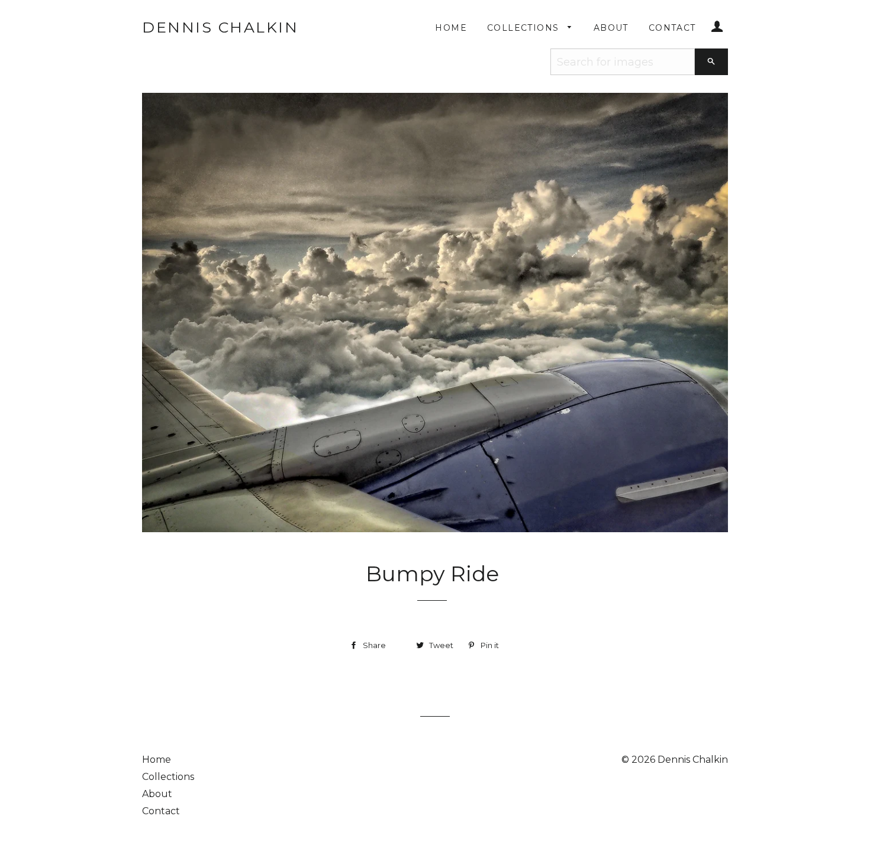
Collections (524, 27)
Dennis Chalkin (220, 27)
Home (451, 27)
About (611, 27)
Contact (672, 27)
